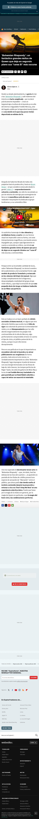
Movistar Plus (23, 708)
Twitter (19, 71)
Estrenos (10, 501)
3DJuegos (22, 752)
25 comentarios (8, 71)
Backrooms (23, 29)
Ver (20, 584)
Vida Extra (22, 754)
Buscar (36, 735)
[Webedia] (7, 743)
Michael (16, 29)
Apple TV (4, 715)
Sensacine (22, 763)
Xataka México (5, 801)
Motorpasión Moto (24, 778)
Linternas (22, 722)
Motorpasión (23, 775)
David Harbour (32, 29)
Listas (21, 712)
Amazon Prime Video (25, 705)
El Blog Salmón (24, 787)
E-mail (25, 71)
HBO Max (4, 719)
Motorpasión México (25, 808)
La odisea (22, 715)
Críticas (16, 501)
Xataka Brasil (5, 803)
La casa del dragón (25, 719)
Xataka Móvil (5, 754)
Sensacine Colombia (25, 806)
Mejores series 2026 (17, 664)
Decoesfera (4, 789)
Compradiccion (6, 792)
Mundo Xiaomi (5, 762)
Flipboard (22, 71)
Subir (32, 742)
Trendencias (5, 787)
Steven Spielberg (8, 29)
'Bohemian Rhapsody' (13, 96)
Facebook (15, 71)
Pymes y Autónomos (25, 789)
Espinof (22, 766)
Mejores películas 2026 (30, 664)
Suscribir (34, 677)
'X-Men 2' (9, 189)
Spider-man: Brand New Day (9, 722)
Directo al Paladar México (8, 808)
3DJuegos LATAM (24, 801)
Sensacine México (24, 803)
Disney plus (5, 708)
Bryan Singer (25, 501)
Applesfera (4, 757)
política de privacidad (22, 681)
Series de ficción (6, 705)
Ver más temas (6, 728)
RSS (23, 689)
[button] (13, 87)
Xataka (3, 752)
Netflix (3, 712)
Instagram (19, 689)
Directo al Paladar (6, 775)
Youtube (15, 689)
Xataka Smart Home (7, 759)
